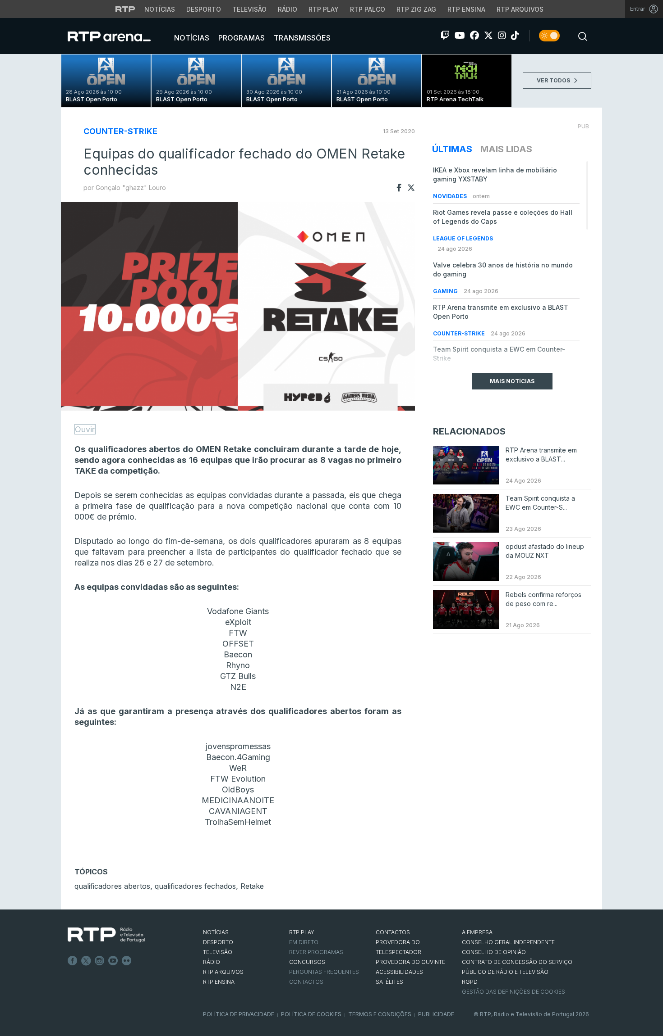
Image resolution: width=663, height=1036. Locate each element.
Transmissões (301, 37)
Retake (252, 886)
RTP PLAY (301, 932)
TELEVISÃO (217, 952)
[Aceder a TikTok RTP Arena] (515, 35)
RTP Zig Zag (416, 9)
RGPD (470, 981)
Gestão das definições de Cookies (513, 991)
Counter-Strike (120, 131)
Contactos (306, 981)
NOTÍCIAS (216, 932)
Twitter (86, 961)
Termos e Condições (379, 1014)
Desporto (203, 9)
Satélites (389, 981)
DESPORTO (218, 942)
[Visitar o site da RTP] (125, 9)
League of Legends (463, 238)
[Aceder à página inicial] (118, 36)
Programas (240, 37)
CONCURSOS (307, 962)
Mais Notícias (512, 381)
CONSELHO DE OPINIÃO (494, 952)
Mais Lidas (506, 149)
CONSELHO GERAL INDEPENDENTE (508, 942)
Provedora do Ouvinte (410, 962)
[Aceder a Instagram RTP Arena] (502, 35)
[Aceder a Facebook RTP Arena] (474, 35)
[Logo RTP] (106, 935)
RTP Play (323, 9)
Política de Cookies (311, 1014)
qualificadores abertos (112, 886)
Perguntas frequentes (324, 971)
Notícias (159, 9)
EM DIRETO (303, 942)
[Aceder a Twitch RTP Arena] (445, 35)
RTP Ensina (466, 9)
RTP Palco (367, 9)
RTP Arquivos (520, 9)
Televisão (249, 9)
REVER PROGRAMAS (316, 952)
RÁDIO (211, 962)
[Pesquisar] (580, 35)
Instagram (100, 961)
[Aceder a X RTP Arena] (488, 35)
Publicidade (436, 1014)
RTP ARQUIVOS (223, 971)
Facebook (73, 961)
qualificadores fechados (195, 886)
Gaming (446, 291)
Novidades (450, 196)
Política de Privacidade (238, 1014)
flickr (127, 961)
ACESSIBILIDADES (399, 971)
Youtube (113, 961)
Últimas (452, 149)
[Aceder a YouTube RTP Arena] (459, 35)
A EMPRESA (477, 932)
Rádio (287, 9)
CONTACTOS (393, 932)
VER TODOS (554, 80)
